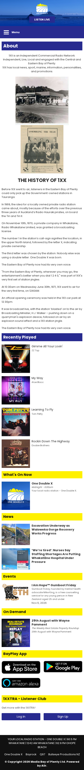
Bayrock (31, 754)
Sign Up (62, 717)
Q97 (42, 754)
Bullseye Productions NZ (64, 754)
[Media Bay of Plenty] (42, 8)
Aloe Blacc (38, 382)
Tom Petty (37, 413)
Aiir (43, 766)
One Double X (13, 754)
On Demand (14, 611)
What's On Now (17, 474)
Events (9, 576)
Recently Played (19, 337)
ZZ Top (35, 350)
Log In (21, 717)
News (8, 516)
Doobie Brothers (41, 445)
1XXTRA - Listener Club (24, 698)
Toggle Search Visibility (76, 32)
